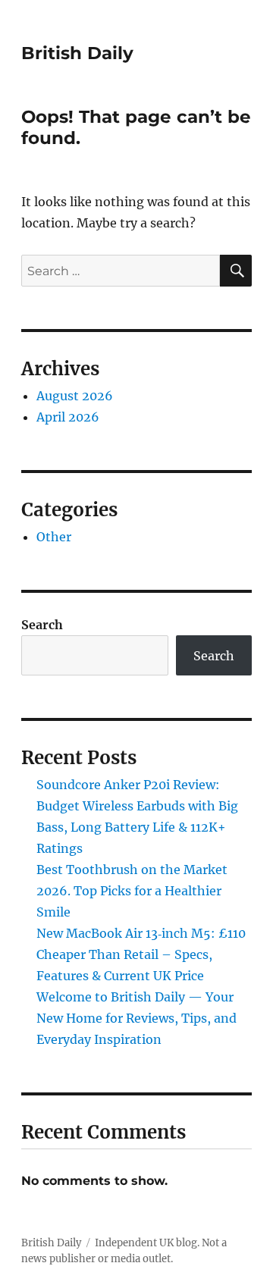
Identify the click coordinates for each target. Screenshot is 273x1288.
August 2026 (74, 395)
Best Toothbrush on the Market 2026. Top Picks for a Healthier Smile (132, 891)
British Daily (77, 53)
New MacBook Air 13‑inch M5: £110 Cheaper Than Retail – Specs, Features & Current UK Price (141, 954)
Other (53, 536)
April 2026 (67, 417)
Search (42, 624)
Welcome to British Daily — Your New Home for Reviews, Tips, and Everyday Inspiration (136, 1018)
